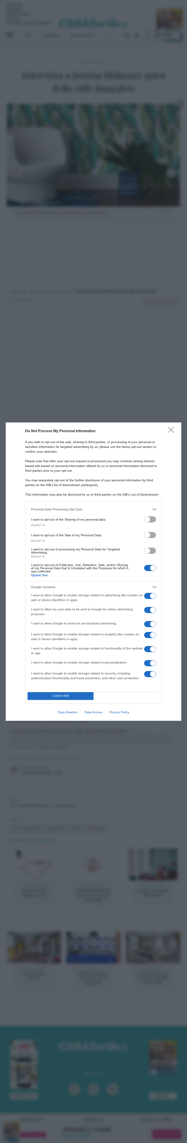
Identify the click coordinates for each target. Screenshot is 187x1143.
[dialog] (93, 571)
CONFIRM (60, 696)
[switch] (150, 519)
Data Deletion (68, 712)
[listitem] (93, 509)
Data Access (93, 712)
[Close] (172, 431)
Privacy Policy (119, 712)
